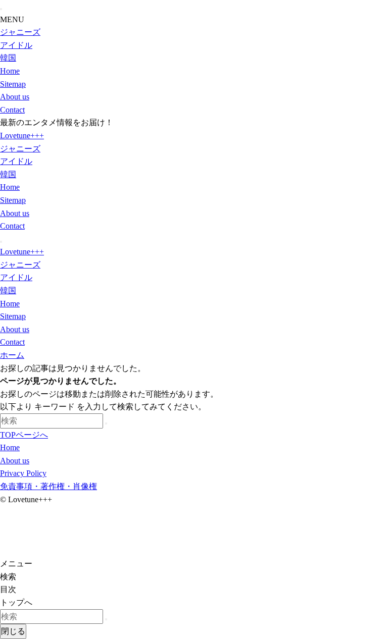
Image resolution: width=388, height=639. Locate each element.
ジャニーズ (20, 32)
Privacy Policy (23, 473)
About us (14, 96)
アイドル (16, 45)
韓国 (8, 58)
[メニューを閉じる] (1, 9)
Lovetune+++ (22, 135)
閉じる (13, 631)
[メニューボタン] (1, 242)
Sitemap (13, 84)
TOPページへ (24, 435)
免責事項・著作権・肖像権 (48, 486)
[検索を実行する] (106, 423)
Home (10, 71)
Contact (12, 109)
